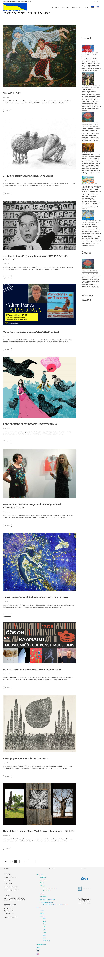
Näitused (39, 908)
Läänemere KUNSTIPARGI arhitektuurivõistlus (55, 904)
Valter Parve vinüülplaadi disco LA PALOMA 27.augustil (31, 332)
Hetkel (41, 910)
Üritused (42, 886)
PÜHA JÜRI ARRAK (87, 152)
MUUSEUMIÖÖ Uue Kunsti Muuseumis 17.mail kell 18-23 (32, 669)
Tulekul (42, 913)
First (6, 861)
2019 (44, 938)
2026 (44, 918)
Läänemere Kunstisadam (46, 902)
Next (29, 861)
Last (33, 861)
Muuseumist (40, 874)
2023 (44, 926)
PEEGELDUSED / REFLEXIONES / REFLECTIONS (30, 424)
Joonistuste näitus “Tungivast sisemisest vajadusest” (28, 175)
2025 (44, 921)
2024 (44, 924)
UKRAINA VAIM (11, 93)
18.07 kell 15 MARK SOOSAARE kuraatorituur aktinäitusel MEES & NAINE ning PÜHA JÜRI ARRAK (90, 124)
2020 (44, 935)
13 (26, 861)
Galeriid (42, 883)
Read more (84, 110)
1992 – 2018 (46, 941)
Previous (9, 861)
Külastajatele (43, 896)
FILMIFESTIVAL (41, 944)
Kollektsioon (43, 880)
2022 (44, 929)
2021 (44, 932)
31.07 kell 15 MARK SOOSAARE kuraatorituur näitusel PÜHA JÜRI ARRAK (90, 54)
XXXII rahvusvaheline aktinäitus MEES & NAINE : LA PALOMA (35, 597)
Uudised (42, 893)
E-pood (38, 947)
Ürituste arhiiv (47, 890)
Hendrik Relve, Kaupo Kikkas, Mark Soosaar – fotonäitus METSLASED (39, 831)
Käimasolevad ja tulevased (50, 888)
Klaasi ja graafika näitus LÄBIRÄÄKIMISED (26, 758)
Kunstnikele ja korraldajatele (47, 899)
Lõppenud (42, 916)
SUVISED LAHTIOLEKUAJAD (89, 184)
